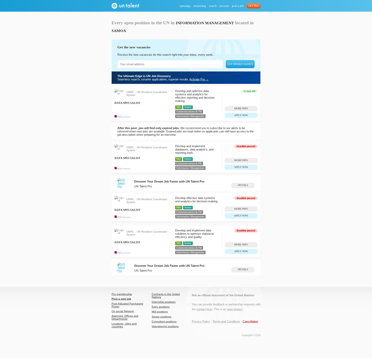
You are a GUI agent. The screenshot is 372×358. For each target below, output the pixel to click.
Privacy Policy (201, 321)
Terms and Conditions (226, 321)
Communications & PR (189, 111)
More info (241, 108)
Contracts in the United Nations (166, 296)
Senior (187, 107)
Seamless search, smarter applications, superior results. (162, 77)
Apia (119, 116)
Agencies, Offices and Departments (125, 317)
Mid (178, 107)
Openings (185, 5)
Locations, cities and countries (124, 325)
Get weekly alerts (240, 64)
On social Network (123, 311)
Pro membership (122, 294)
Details (243, 185)
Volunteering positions (165, 326)
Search (213, 5)
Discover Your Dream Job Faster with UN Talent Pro (169, 181)
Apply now (241, 115)
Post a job (238, 5)
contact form (204, 309)
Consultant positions (164, 321)
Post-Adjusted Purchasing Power (127, 305)
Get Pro (253, 5)
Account (224, 5)
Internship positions (164, 302)
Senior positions (161, 316)
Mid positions (160, 311)
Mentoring (200, 5)
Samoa (126, 117)
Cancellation (250, 321)
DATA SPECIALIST (127, 102)
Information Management (190, 116)
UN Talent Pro (143, 186)
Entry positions (161, 306)
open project (234, 309)
